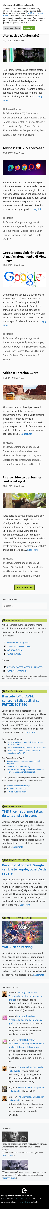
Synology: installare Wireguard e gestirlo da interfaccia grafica (25, 996)
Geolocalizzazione (28, 451)
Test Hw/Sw (28, 235)
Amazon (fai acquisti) (18, 642)
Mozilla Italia (25, 571)
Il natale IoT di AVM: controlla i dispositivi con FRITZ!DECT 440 (22, 700)
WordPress (29, 1199)
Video (13, 134)
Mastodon (27, 1202)
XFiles (21, 134)
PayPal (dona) (14, 654)
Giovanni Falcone (9, 1178)
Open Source (25, 126)
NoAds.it (13, 126)
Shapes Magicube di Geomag (18, 766)
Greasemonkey (10, 346)
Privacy (6, 464)
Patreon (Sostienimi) (17, 671)
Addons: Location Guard (21, 373)
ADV (22, 113)
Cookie (6, 567)
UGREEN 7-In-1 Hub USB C (17, 789)
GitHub (41, 117)
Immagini (24, 346)
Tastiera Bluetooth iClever (17, 792)
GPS (38, 455)
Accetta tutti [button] (28, 28)
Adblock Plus (12, 113)
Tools (43, 130)
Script (6, 355)
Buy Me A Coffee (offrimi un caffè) (25, 667)
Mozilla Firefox (27, 122)
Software (16, 235)
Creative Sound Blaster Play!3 (18, 786)
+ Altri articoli (24, 587)
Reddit (36, 126)
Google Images (35, 342)
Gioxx (5, 1199)
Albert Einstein (8, 1155)
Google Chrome (11, 122)
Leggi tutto (37, 209)
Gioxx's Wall (20, 1199)
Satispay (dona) (14, 650)
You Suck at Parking (17, 947)
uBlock (6, 134)
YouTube (29, 134)
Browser (10, 222)
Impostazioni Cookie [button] (12, 28)
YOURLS (7, 239)
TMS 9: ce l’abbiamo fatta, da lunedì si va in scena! (22, 813)
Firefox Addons (29, 117)
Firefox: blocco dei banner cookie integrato (22, 479)
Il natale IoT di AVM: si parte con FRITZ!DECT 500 (26, 748)
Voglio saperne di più (19, 23)
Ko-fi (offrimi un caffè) (19, 646)
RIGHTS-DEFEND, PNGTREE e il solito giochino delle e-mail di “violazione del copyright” (26, 1044)
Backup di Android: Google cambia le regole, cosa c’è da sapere (24, 869)
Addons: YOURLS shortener (23, 148)
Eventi (17, 117)
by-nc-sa (20, 1202)
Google (31, 226)
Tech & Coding (13, 109)
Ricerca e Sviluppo (12, 130)
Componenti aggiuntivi (27, 222)
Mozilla (9, 217)
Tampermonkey (31, 130)
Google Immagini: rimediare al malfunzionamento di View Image (24, 256)
